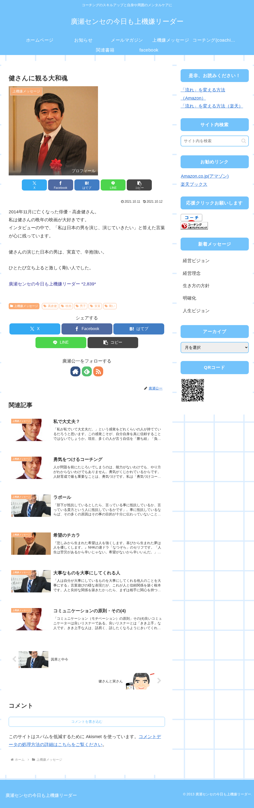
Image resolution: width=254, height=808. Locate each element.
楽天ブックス (194, 184)
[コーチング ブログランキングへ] (194, 225)
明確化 (189, 298)
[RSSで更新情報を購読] (98, 371)
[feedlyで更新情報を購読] (87, 371)
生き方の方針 (196, 285)
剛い (112, 306)
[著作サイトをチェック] (75, 371)
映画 (68, 306)
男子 (83, 306)
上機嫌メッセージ (26, 306)
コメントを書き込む (86, 722)
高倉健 (52, 306)
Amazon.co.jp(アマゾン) (205, 176)
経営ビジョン (196, 260)
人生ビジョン (196, 310)
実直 (97, 306)
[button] (139, 185)
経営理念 (192, 273)
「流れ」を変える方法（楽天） (212, 106)
